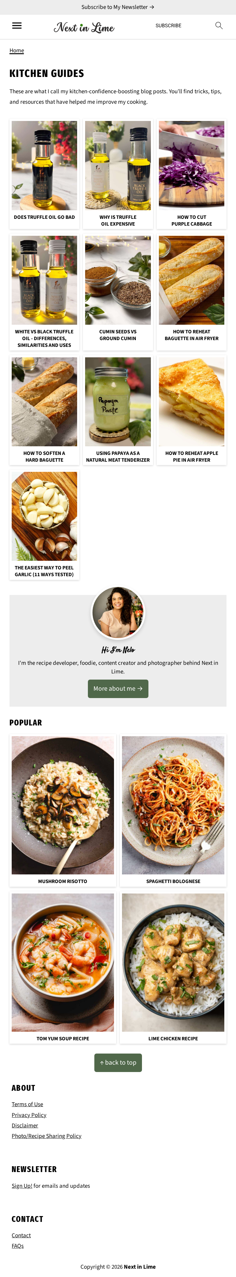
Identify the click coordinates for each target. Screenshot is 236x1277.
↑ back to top (118, 1062)
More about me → (118, 688)
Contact (21, 1235)
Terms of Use (27, 1104)
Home (17, 50)
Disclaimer (25, 1126)
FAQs (18, 1246)
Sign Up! (22, 1186)
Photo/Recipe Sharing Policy (46, 1136)
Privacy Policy (29, 1115)
